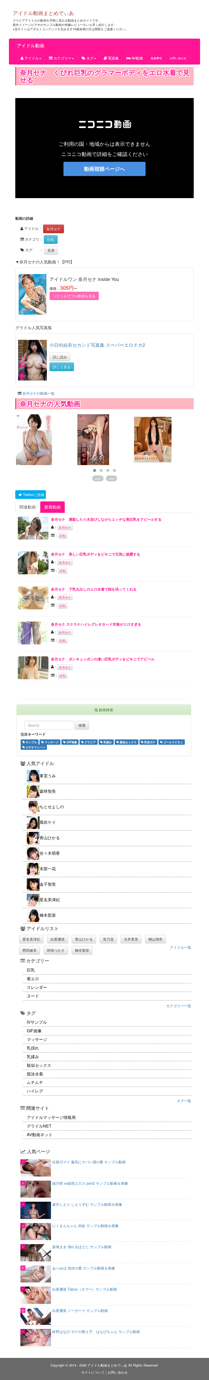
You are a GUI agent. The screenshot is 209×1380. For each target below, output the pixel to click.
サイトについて (92, 1372)
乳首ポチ (149, 742)
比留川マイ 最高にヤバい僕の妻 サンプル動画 (89, 1161)
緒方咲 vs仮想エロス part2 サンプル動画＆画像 (90, 1183)
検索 (82, 725)
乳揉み (107, 742)
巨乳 (50, 239)
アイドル (31, 57)
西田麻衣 (29, 950)
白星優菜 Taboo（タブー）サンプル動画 (84, 1289)
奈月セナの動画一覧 (38, 393)
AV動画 (136, 57)
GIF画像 (71, 742)
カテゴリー (62, 57)
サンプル (31, 742)
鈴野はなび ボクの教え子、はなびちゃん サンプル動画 (96, 1331)
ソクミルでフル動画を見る (74, 295)
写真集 (113, 57)
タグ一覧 (184, 1100)
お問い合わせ (177, 58)
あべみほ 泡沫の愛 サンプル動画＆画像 (83, 1268)
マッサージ (51, 742)
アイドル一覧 (180, 947)
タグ (89, 57)
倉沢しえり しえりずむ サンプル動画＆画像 (87, 1204)
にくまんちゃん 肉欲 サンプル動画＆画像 (85, 1225)
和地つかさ (56, 950)
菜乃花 (108, 939)
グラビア (90, 742)
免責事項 (156, 58)
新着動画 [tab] (52, 507)
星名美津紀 (31, 939)
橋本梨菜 (82, 950)
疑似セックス (128, 742)
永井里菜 (131, 939)
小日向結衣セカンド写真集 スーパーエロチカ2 (97, 344)
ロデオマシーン (35, 747)
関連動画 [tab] (27, 507)
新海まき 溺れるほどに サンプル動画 (81, 1246)
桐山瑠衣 (155, 939)
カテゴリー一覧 (178, 1005)
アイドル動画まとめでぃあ (43, 13)
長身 (51, 250)
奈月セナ (53, 228)
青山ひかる (84, 939)
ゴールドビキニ (173, 742)
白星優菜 (57, 939)
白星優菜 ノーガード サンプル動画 (80, 1310)
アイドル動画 (30, 45)
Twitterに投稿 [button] (33, 494)
